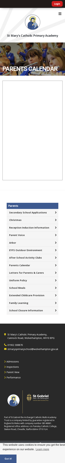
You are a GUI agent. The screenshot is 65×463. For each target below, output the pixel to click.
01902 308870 (15, 345)
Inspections (12, 366)
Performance (13, 377)
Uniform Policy (18, 280)
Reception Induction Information (29, 227)
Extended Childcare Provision (26, 295)
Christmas (15, 220)
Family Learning (18, 303)
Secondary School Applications (28, 212)
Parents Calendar (19, 265)
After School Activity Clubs (25, 257)
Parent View (12, 372)
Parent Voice (17, 235)
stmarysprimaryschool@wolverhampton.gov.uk (33, 349)
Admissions (12, 361)
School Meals (17, 287)
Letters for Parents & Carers (26, 272)
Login (57, 3)
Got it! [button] (8, 458)
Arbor (12, 242)
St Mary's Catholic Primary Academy (32, 36)
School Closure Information (26, 310)
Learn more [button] (42, 449)
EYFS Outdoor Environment (25, 250)
